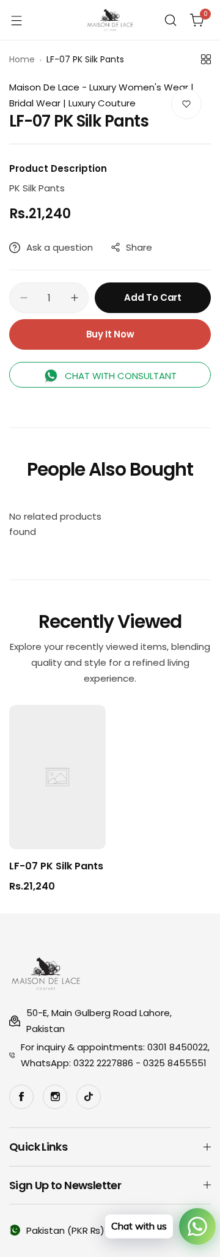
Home (22, 59)
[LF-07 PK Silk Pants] (57, 777)
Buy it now (110, 334)
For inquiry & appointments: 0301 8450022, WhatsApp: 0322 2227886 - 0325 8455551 (115, 1055)
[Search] (170, 20)
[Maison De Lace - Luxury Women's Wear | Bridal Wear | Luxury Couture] (110, 20)
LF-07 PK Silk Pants (56, 866)
